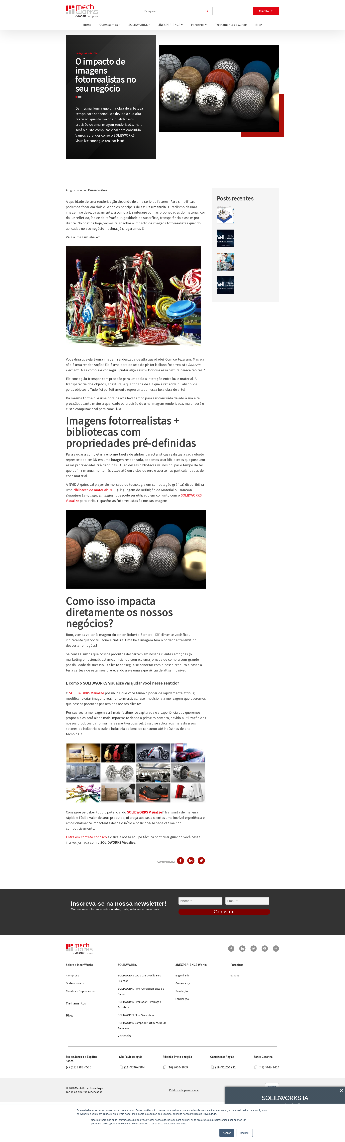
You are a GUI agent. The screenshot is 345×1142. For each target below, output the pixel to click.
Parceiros (197, 25)
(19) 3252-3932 (225, 1067)
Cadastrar (224, 911)
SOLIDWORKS (138, 25)
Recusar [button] (244, 1132)
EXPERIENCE (169, 25)
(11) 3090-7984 (134, 1067)
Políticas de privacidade (184, 1090)
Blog (258, 25)
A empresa (72, 975)
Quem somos (108, 25)
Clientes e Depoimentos (80, 991)
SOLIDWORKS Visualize (86, 693)
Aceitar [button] (227, 1132)
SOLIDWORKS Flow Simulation (136, 1015)
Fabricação (182, 999)
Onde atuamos (75, 983)
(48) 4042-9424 (269, 1067)
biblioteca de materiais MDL (94, 490)
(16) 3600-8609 (178, 1067)
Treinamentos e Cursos (231, 25)
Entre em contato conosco (86, 837)
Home (87, 25)
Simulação (181, 991)
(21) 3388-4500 (81, 1067)
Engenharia (182, 975)
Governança (182, 983)
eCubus (235, 975)
